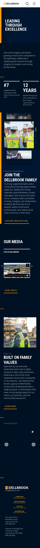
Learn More (10, 406)
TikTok (19, 506)
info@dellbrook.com (12, 490)
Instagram (19, 502)
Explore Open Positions (16, 221)
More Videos (11, 290)
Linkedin (19, 497)
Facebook (19, 511)
